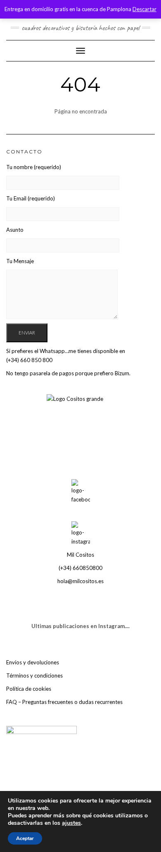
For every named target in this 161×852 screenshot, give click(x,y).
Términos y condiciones (34, 675)
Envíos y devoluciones (32, 662)
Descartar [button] (144, 9)
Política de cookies (28, 688)
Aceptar (25, 838)
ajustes (71, 823)
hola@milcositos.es (80, 581)
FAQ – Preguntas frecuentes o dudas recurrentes (64, 702)
